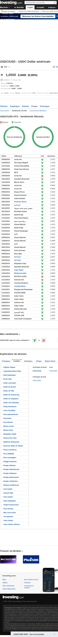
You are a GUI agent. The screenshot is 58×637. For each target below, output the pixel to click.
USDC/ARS (37, 380)
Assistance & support (29, 587)
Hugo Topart (18, 270)
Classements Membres (38, 111)
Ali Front (17, 257)
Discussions (4, 111)
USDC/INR (53, 371)
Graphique (15, 106)
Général (3, 106)
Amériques (28, 361)
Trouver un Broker (10, 551)
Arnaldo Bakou (20, 286)
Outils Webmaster (9, 589)
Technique (45, 106)
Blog (4, 580)
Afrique (39, 361)
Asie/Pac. (17, 361)
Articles (25, 106)
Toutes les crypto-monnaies (29, 11)
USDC (34, 93)
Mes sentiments (9, 334)
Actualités (40, 7)
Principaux (6, 361)
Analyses (51, 7)
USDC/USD (37, 371)
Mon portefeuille (8, 586)
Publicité (27, 583)
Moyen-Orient (50, 361)
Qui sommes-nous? (31, 580)
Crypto (30, 7)
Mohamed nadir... (20, 273)
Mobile (5, 583)
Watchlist (20, 7)
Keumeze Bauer (20, 202)
